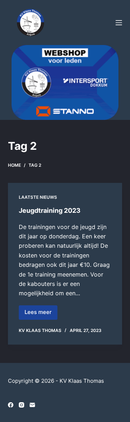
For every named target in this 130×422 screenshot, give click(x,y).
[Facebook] (10, 405)
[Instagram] (21, 405)
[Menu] (119, 22)
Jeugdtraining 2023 (50, 210)
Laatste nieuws (38, 197)
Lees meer (41, 314)
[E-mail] (32, 405)
